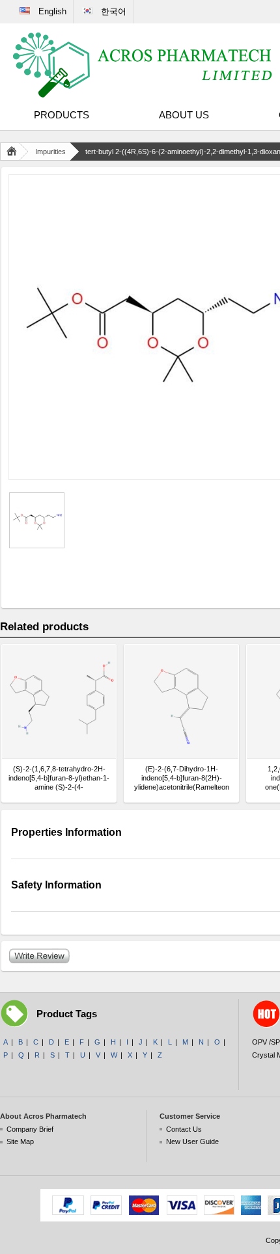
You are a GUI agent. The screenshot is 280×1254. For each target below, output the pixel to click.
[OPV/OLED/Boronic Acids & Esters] (143, 65)
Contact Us (184, 1129)
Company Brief (30, 1129)
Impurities (50, 151)
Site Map (20, 1141)
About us (184, 114)
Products (61, 114)
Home (14, 151)
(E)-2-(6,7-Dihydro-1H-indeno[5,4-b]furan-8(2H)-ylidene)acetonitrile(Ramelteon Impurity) (181, 778)
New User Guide (192, 1141)
